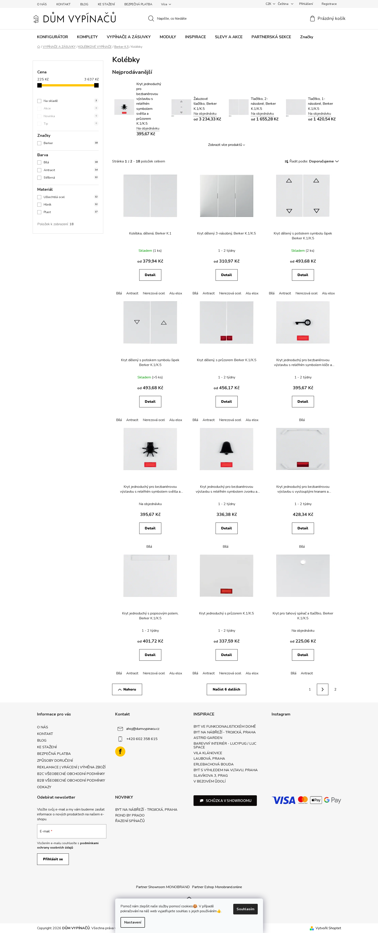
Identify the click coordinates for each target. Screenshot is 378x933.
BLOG (84, 4)
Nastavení (132, 922)
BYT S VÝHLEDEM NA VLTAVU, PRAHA (226, 770)
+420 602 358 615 (142, 738)
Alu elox (175, 293)
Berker (71, 143)
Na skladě (70, 101)
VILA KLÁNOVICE (208, 753)
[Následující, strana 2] (322, 689)
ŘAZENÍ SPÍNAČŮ (130, 821)
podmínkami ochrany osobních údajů (68, 845)
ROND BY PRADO (130, 816)
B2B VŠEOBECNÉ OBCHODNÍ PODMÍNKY (71, 780)
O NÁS (42, 4)
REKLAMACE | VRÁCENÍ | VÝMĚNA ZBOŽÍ (71, 767)
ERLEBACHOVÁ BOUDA (214, 765)
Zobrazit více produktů (225, 144)
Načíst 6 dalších (226, 689)
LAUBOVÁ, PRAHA (209, 759)
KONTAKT (63, 4)
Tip (70, 124)
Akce (70, 108)
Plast (71, 212)
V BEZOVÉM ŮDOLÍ (210, 782)
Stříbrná (71, 178)
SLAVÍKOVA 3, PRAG (211, 776)
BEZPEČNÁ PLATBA (138, 4)
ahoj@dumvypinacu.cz (142, 728)
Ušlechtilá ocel (71, 197)
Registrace (329, 4)
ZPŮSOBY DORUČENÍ (55, 760)
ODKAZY (44, 787)
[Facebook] (120, 751)
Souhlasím (245, 909)
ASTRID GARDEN (208, 738)
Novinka (70, 116)
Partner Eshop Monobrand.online (217, 887)
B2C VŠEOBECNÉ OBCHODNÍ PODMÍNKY (71, 773)
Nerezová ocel (154, 293)
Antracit (71, 170)
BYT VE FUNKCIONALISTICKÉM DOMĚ (225, 727)
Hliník (71, 204)
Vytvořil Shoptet (328, 928)
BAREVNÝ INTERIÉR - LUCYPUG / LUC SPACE (225, 746)
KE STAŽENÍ (106, 4)
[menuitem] (52, 36)
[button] (225, 800)
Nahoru (129, 689)
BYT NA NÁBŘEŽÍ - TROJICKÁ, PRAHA (225, 733)
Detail (150, 275)
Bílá (71, 162)
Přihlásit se (53, 859)
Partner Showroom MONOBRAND (163, 887)
